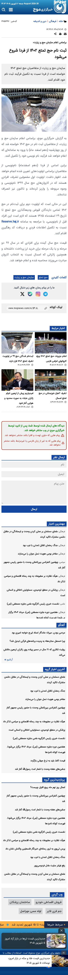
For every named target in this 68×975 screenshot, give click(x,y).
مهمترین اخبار (57, 523)
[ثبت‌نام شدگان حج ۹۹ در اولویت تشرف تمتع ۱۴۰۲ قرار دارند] (17, 343)
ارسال (34, 509)
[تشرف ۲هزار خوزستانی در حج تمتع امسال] (51, 380)
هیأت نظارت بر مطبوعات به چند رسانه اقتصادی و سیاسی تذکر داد (34, 721)
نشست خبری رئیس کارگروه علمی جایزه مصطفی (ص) (39, 738)
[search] (3, 9)
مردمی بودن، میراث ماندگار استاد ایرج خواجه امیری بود (38, 633)
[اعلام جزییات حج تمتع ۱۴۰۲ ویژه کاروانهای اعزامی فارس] (51, 343)
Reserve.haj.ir (10, 221)
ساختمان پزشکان (20, 902)
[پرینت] (60, 34)
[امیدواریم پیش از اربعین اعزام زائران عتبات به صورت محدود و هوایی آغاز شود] (17, 380)
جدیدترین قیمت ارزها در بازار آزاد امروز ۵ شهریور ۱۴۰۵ (25, 941)
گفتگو (61, 625)
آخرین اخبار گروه (55, 669)
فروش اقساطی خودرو (48, 902)
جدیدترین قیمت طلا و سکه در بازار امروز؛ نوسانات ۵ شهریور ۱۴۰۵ (29, 960)
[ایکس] (22, 294)
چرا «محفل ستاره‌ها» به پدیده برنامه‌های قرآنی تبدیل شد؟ (37, 641)
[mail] (65, 34)
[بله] (30, 294)
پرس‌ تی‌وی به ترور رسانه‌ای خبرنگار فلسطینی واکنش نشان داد (35, 849)
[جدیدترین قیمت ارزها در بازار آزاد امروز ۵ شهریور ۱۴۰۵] (56, 941)
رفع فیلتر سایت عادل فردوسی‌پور (49, 866)
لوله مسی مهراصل (30, 911)
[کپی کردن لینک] (28, 308)
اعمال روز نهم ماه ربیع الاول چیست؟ (47, 787)
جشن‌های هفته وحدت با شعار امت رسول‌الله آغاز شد (40, 769)
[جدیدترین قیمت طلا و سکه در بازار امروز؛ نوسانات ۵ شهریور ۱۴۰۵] (60, 961)
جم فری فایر (54, 911)
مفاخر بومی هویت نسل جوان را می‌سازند (45, 699)
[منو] (11, 10)
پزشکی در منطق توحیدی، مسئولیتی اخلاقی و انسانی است (37, 730)
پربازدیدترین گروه (54, 779)
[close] (61, 930)
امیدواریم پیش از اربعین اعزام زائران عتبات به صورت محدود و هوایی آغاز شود (18, 398)
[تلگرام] (45, 294)
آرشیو (10, 659)
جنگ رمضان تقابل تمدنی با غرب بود (47, 691)
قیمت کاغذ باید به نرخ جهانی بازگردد (47, 761)
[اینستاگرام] (38, 294)
